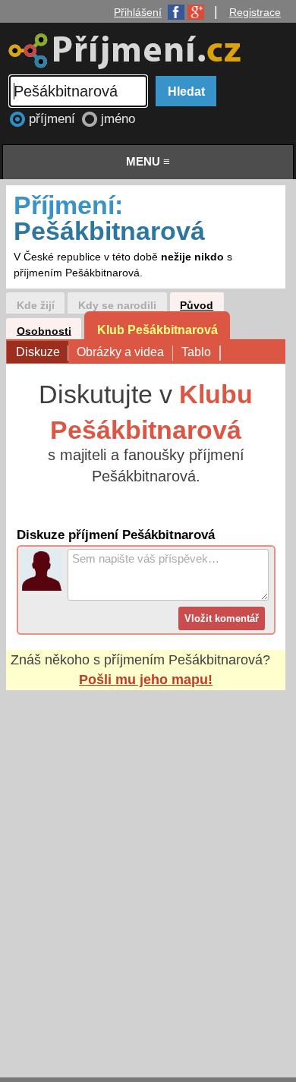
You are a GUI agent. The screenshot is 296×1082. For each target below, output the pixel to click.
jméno (118, 119)
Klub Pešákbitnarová (157, 329)
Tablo (196, 351)
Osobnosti (44, 330)
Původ (196, 305)
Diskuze (38, 351)
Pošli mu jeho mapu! (146, 679)
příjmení (54, 119)
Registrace (255, 12)
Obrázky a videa (120, 351)
